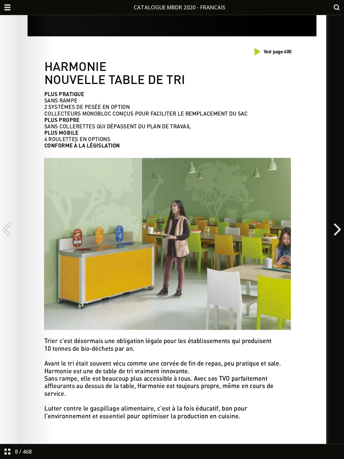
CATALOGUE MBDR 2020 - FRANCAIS (179, 7)
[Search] (336, 7)
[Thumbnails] (7, 451)
